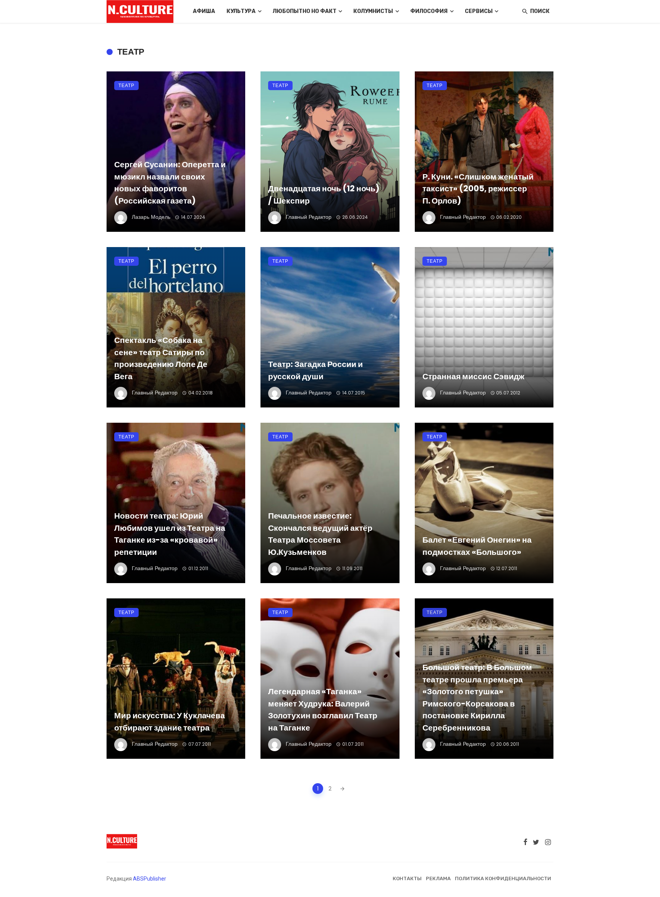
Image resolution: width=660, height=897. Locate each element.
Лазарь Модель (151, 217)
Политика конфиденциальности (503, 878)
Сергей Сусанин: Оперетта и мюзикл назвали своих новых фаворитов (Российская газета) (170, 182)
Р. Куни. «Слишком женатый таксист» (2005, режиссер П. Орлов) (478, 188)
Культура (241, 11)
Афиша (204, 11)
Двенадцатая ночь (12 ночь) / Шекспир (323, 194)
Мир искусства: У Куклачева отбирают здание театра (169, 721)
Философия (429, 11)
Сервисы (479, 11)
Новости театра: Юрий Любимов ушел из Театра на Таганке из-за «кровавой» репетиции (169, 534)
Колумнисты (373, 11)
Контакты (407, 878)
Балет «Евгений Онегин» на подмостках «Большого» (477, 546)
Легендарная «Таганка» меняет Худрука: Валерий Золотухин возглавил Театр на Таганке (322, 709)
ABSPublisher (149, 879)
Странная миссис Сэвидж (473, 376)
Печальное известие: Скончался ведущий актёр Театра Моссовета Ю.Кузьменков (320, 534)
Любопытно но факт (304, 11)
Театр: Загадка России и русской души (315, 370)
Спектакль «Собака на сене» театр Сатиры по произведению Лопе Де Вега (160, 358)
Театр (126, 85)
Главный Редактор (309, 217)
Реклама (438, 878)
